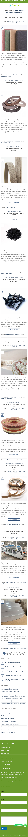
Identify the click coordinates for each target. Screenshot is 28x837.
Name (2, 791)
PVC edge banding (5, 764)
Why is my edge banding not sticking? (14, 149)
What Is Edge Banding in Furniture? (14, 404)
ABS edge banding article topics (9, 713)
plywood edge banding (5, 142)
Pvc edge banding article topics (14, 211)
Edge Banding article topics (14, 146)
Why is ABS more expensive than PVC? (14, 214)
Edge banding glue (5, 753)
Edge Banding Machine (21, 696)
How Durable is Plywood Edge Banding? (14, 83)
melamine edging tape (6, 701)
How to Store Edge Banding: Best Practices (14, 590)
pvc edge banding (8, 273)
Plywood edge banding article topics (14, 80)
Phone (2, 807)
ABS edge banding (5, 747)
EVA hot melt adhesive (6, 698)
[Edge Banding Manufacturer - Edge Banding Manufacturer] (14, 5)
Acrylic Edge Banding (6, 750)
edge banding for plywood (7, 694)
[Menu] (2, 5)
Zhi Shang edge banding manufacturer (15, 11)
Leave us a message (6, 814)
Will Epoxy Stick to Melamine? (14, 17)
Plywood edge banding (6, 761)
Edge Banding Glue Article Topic (14, 340)
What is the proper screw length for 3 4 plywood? (14, 280)
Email (3, 799)
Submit (4, 828)
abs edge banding (5, 689)
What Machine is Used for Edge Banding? (14, 532)
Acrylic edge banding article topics (9, 715)
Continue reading (14, 69)
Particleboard (14, 701)
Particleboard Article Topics (8, 727)
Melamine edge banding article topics (12, 74)
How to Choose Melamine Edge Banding (14, 466)
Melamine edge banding (7, 758)
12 (20, 653)
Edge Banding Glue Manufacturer (8, 696)
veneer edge (22, 703)
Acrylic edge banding (14, 689)
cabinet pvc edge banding (7, 691)
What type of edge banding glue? (14, 342)
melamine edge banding (6, 76)
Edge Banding (23, 459)
